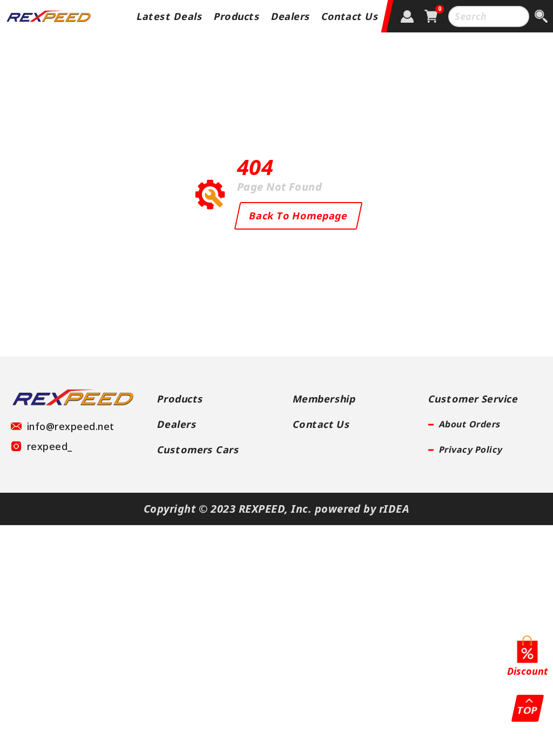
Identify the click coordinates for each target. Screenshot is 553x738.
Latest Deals (170, 16)
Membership (325, 398)
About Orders (470, 424)
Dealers (290, 16)
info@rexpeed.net (70, 426)
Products (236, 16)
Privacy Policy (471, 449)
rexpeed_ (49, 446)
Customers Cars (198, 449)
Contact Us (350, 16)
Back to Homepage (298, 215)
